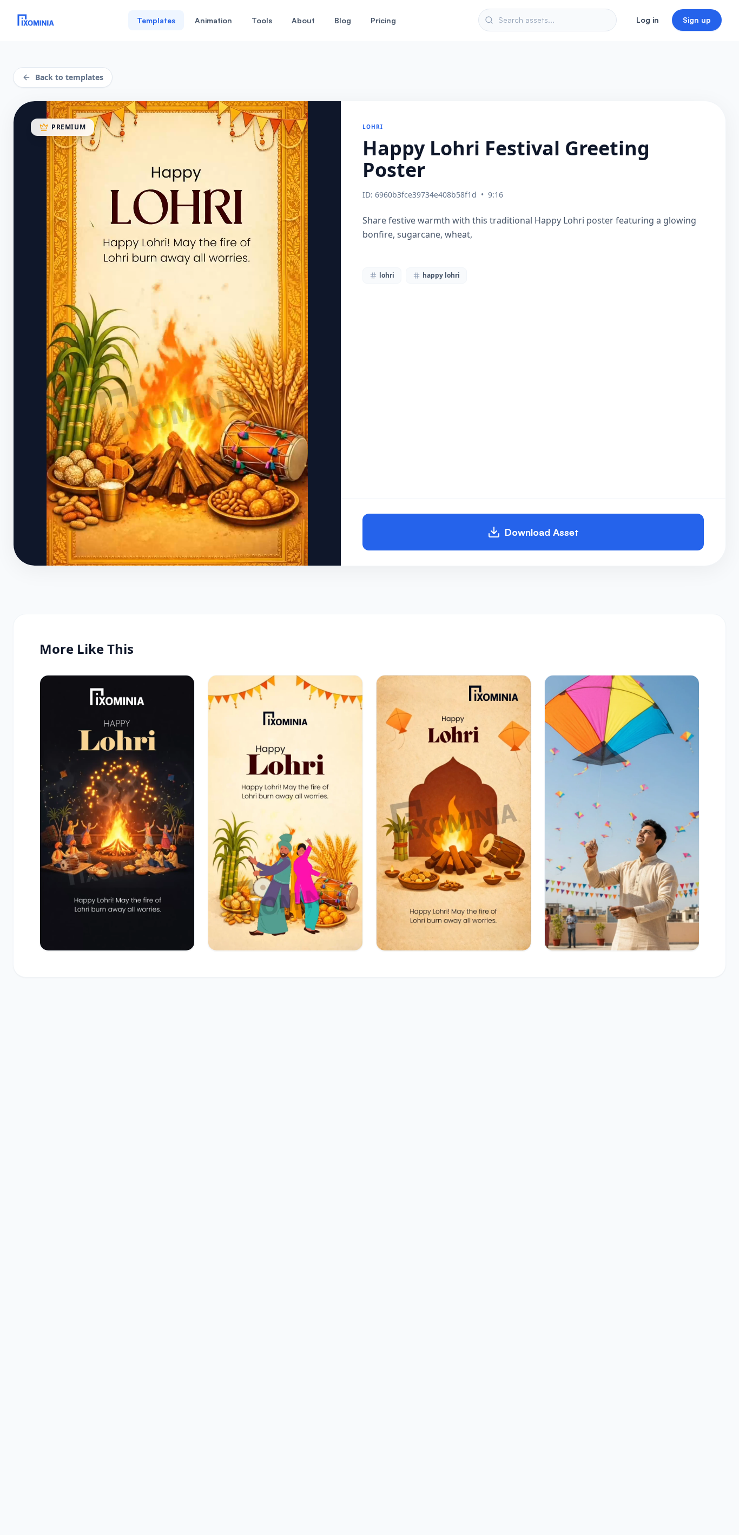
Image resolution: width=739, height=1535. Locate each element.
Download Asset (542, 532)
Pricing (383, 20)
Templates (156, 20)
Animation (213, 20)
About (303, 20)
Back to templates (69, 77)
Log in (647, 19)
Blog (342, 20)
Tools (262, 20)
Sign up (697, 19)
